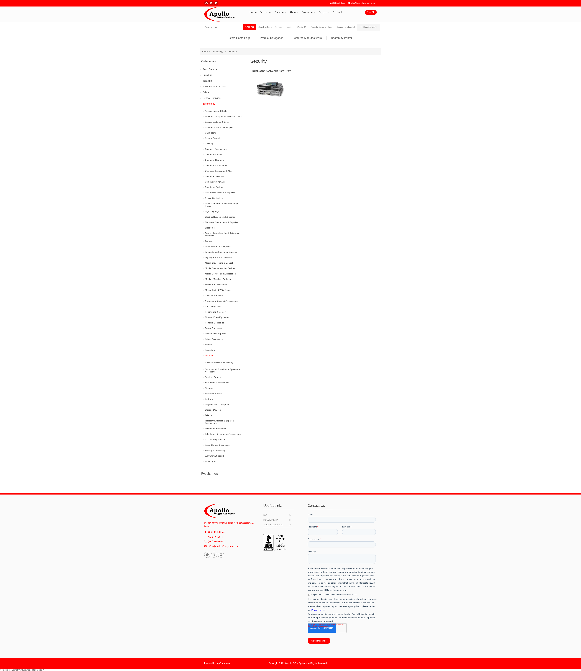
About (293, 12)
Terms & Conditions (273, 525)
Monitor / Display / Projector (218, 279)
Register (278, 27)
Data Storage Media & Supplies (220, 192)
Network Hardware (214, 295)
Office (206, 92)
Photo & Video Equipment (217, 317)
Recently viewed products (321, 27)
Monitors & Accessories (216, 284)
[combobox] (223, 27)
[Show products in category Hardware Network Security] (270, 89)
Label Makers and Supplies (218, 246)
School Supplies (211, 98)
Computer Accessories (215, 149)
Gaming (209, 241)
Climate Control (212, 138)
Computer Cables (213, 154)
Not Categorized (213, 306)
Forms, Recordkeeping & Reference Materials (222, 234)
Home (252, 12)
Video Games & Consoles (217, 445)
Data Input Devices (214, 187)
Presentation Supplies (215, 333)
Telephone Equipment (215, 428)
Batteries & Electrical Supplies (219, 127)
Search (249, 27)
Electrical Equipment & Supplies (220, 217)
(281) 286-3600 (338, 3)
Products (265, 12)
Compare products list (346, 27)
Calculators (210, 133)
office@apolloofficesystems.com (363, 3)
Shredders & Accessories (217, 382)
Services (279, 12)
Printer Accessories (214, 339)
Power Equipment (213, 328)
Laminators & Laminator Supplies (221, 252)
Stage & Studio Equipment (217, 404)
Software (209, 399)
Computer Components (216, 165)
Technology (209, 104)
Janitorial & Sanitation (214, 86)
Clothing (209, 143)
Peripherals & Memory (215, 312)
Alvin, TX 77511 (215, 537)
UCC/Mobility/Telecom (215, 439)
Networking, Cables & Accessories (221, 301)
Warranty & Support (214, 456)
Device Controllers (214, 198)
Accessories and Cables (216, 111)
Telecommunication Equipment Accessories (219, 422)
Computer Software (214, 176)
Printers (208, 344)
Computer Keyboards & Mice (219, 171)
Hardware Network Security (220, 362)
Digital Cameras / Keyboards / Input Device (222, 204)
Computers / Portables (215, 182)
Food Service (210, 69)
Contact (337, 12)
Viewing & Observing (215, 450)
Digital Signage (212, 211)
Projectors (210, 350)
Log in (289, 27)
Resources (307, 12)
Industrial (208, 81)
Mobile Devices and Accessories (220, 274)
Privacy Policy (270, 520)
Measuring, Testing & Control (219, 263)
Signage (209, 388)
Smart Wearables (213, 393)
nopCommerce (223, 663)
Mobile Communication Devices (220, 268)
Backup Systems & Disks (217, 122)
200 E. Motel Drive (216, 532)
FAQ (265, 515)
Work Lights (210, 461)
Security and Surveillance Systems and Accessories (223, 370)
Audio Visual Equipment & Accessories (223, 116)
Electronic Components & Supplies (221, 222)
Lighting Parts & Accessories (218, 257)
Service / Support (213, 377)
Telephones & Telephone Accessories (223, 434)
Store (369, 12)
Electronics (210, 228)
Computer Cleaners (214, 160)
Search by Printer (265, 27)
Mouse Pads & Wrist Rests (217, 290)
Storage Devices (213, 410)
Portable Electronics (214, 323)
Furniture (207, 75)
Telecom (209, 415)
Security (209, 355)
